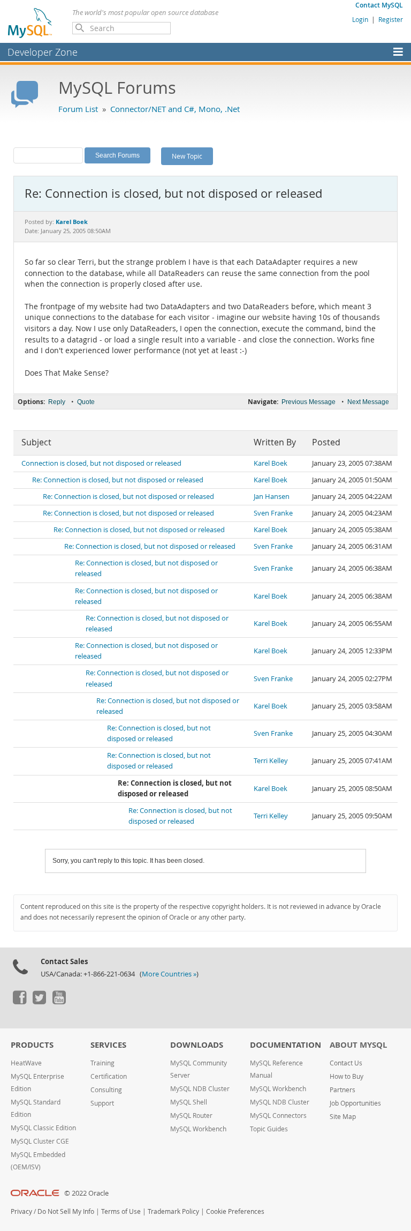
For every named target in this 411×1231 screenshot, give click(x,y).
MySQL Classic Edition (43, 1128)
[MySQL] (30, 22)
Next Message (368, 402)
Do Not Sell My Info (65, 1211)
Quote (86, 402)
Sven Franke (273, 513)
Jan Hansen (272, 496)
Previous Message (308, 402)
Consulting (106, 1090)
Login (360, 19)
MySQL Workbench (198, 1129)
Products (32, 1044)
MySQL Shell (188, 1102)
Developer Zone (42, 52)
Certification (108, 1076)
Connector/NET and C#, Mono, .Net (175, 108)
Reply (56, 402)
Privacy (21, 1211)
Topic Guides (269, 1129)
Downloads (196, 1044)
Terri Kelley (271, 760)
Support (102, 1103)
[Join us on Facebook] (19, 1001)
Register (390, 19)
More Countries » (169, 974)
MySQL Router (191, 1115)
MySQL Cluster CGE (40, 1141)
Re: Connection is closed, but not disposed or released (117, 479)
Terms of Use (121, 1211)
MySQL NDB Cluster (200, 1089)
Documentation (285, 1044)
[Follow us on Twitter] (39, 1001)
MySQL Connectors (278, 1115)
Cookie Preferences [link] (235, 1211)
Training (102, 1063)
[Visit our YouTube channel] (58, 1001)
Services (108, 1044)
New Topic (187, 156)
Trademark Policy (173, 1211)
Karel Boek (270, 463)
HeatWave (26, 1063)
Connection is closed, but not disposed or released (101, 463)
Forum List (78, 108)
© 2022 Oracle (86, 1193)
